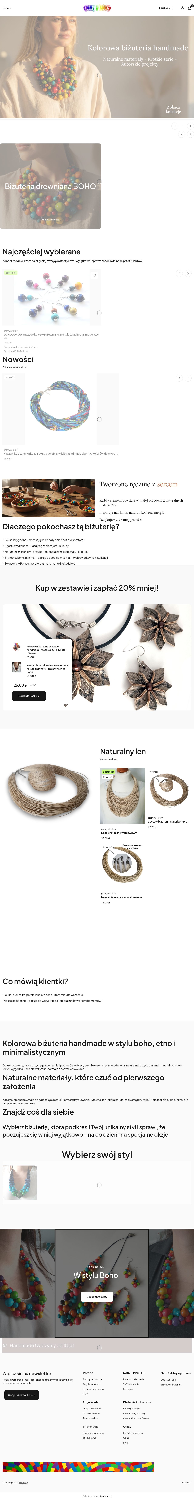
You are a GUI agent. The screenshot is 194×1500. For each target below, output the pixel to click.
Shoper (22, 1483)
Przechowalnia (90, 1418)
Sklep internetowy (96, 1496)
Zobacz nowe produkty (14, 367)
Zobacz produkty (97, 1296)
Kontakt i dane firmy (133, 1433)
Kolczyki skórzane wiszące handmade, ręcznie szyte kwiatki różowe (46, 650)
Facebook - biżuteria (133, 1379)
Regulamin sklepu (91, 1384)
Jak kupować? (90, 1437)
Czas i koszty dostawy (134, 1413)
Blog (125, 1442)
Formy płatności (131, 1408)
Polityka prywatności (93, 1433)
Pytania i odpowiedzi (93, 1389)
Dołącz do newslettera (21, 1395)
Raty (85, 1393)
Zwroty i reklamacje (92, 1379)
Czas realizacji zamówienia (136, 1418)
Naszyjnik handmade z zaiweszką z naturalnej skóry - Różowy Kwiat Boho (47, 669)
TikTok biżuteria (131, 1384)
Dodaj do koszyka (29, 695)
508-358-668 (168, 1379)
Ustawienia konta (91, 1413)
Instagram (128, 1389)
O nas (126, 1437)
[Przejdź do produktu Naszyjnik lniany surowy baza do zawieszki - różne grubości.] (122, 865)
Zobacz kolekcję (108, 759)
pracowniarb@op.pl (171, 1384)
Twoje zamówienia (92, 1408)
